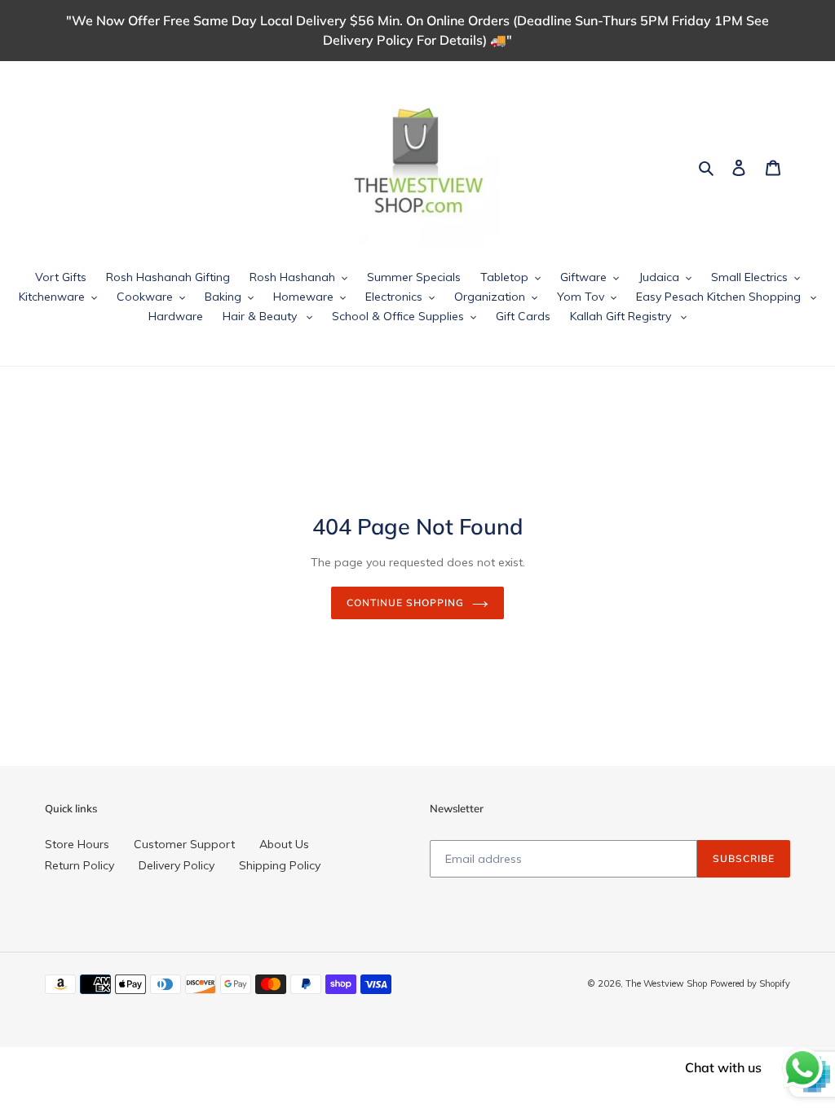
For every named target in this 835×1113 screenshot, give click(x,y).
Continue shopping (405, 602)
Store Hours (77, 844)
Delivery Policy (176, 865)
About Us (284, 844)
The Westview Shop (666, 983)
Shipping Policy (279, 865)
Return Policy (79, 865)
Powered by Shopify (750, 983)
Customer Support (184, 844)
